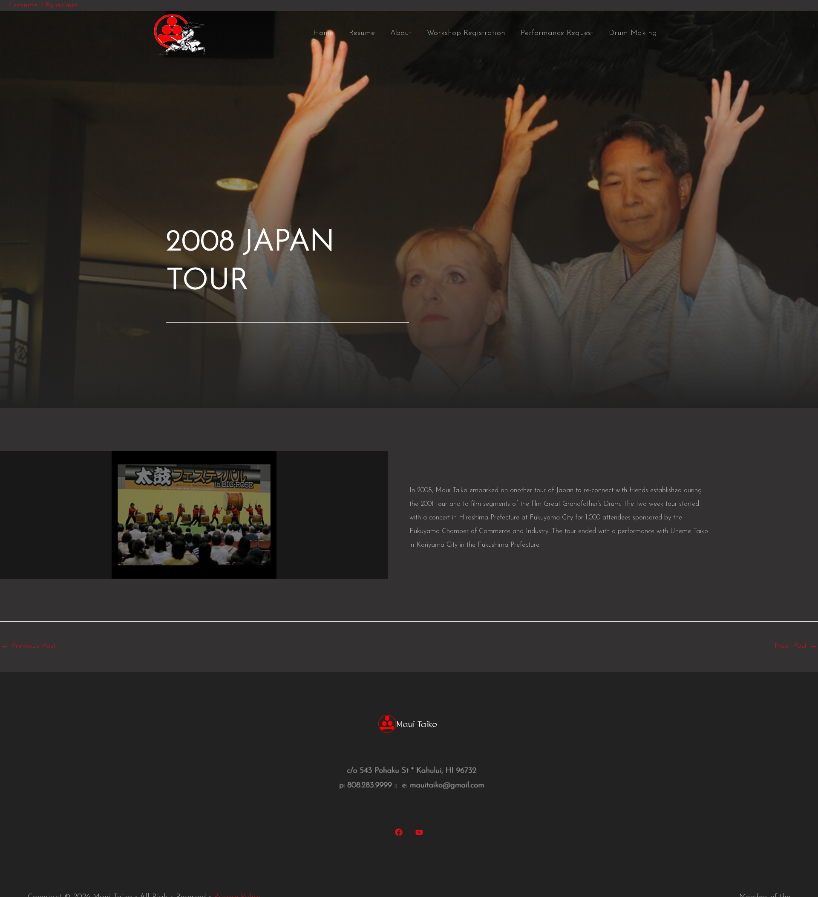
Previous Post (28, 646)
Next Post (796, 646)
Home (323, 33)
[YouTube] (419, 832)
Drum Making (633, 33)
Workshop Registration (466, 33)
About (401, 33)
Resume (362, 33)
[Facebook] (399, 832)
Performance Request (557, 33)
